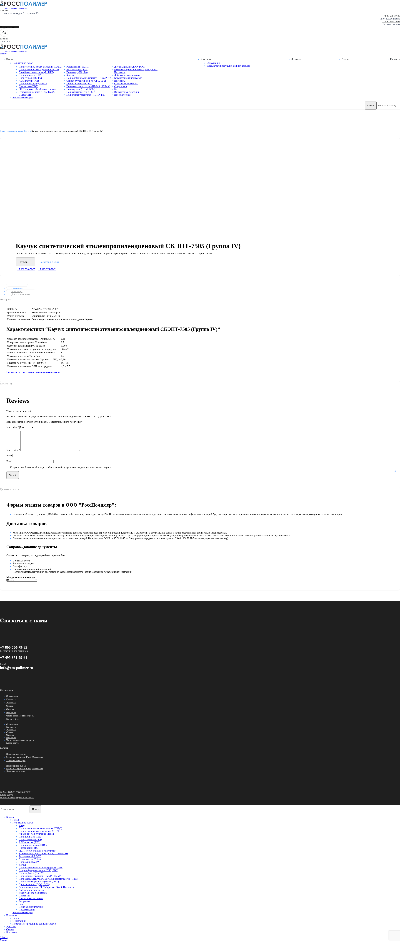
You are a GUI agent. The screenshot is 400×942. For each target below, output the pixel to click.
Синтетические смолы (126, 83)
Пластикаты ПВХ (28, 86)
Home (3, 131)
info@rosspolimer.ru (390, 18)
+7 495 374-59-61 (391, 21)
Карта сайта (12, 719)
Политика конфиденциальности (17, 797)
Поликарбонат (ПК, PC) (79, 83)
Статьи (9, 706)
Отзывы (10, 709)
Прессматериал (122, 94)
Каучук (70, 75)
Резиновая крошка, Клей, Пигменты (24, 757)
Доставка (11, 702)
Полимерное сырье (22, 63)
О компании (213, 63)
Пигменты (119, 80)
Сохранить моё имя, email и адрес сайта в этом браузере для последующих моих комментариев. (61, 467)
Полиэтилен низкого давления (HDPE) (39, 69)
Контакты (11, 699)
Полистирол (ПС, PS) (30, 78)
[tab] (202, 288)
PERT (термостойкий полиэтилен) (37, 89)
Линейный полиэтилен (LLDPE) (36, 72)
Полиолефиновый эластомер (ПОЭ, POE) (88, 78)
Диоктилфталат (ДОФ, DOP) (129, 66)
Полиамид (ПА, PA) (77, 72)
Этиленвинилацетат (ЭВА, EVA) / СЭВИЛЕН (43, 853)
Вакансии (11, 712)
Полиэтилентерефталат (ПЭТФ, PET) (86, 94)
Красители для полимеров (128, 78)
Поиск (370, 105)
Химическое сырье (22, 97)
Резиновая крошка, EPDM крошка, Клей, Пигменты (46, 887)
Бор (116, 89)
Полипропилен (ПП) (30, 75)
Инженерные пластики (126, 92)
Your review (13, 450)
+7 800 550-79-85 (391, 16)
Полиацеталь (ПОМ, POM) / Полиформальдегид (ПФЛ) (81, 90)
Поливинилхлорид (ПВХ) (33, 83)
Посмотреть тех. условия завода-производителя (33, 372)
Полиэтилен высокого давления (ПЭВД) (40, 66)
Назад (15, 819)
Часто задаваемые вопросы (20, 715)
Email (9, 461)
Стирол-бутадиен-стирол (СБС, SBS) (86, 80)
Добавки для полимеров (127, 75)
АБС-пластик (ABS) (29, 80)
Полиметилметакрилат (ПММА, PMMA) (88, 86)
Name (9, 455)
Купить (24, 262)
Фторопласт (120, 86)
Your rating (12, 427)
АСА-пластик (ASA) (77, 69)
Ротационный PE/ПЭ (77, 66)
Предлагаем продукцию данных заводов (228, 65)
